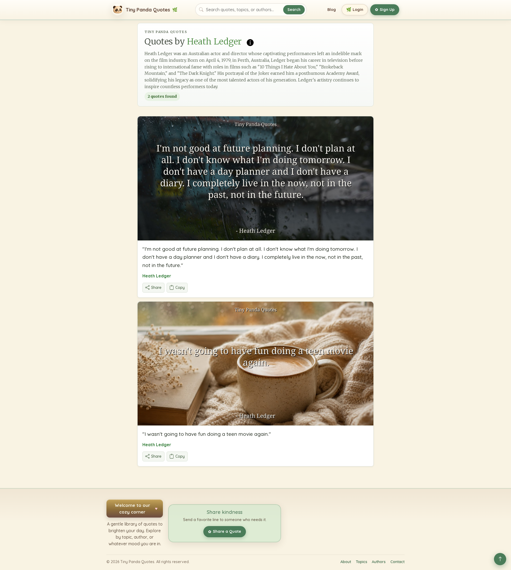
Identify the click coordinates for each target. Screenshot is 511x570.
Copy (180, 287)
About (345, 561)
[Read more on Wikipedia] (250, 42)
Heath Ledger (156, 275)
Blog (331, 9)
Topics (361, 561)
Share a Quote (224, 531)
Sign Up (384, 9)
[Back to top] (500, 559)
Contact (397, 561)
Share (156, 287)
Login (355, 9)
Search (293, 9)
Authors (379, 561)
